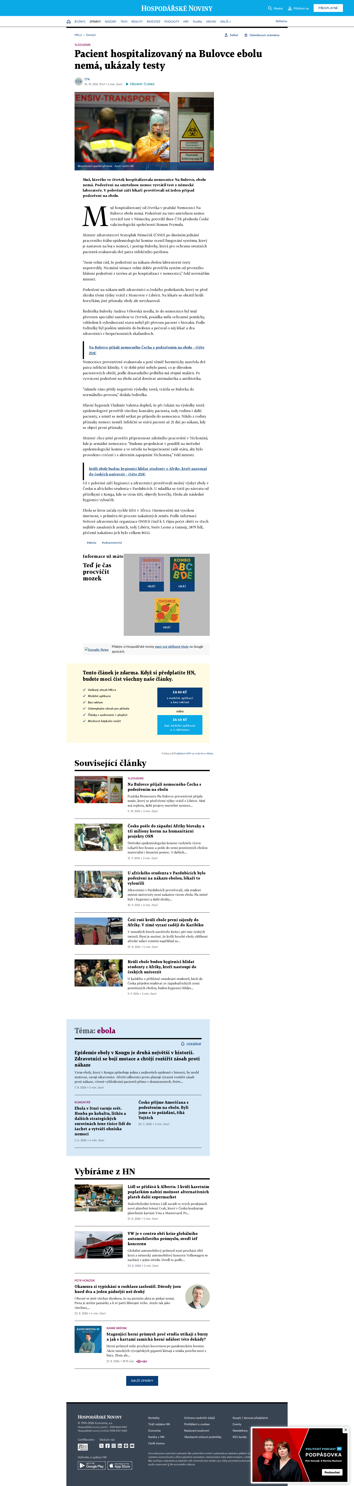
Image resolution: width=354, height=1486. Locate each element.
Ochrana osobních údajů (199, 1418)
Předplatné (328, 8)
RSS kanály (240, 1437)
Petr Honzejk (85, 1280)
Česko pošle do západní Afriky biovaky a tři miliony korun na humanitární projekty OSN (166, 831)
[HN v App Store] (120, 1465)
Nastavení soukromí (196, 1430)
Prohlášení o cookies (197, 1424)
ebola (106, 1031)
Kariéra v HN (156, 1437)
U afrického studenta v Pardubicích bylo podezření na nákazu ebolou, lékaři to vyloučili (166, 878)
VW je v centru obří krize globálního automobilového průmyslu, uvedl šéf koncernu (163, 1239)
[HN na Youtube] (132, 1446)
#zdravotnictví (112, 542)
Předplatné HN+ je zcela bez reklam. (193, 753)
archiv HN (128, 166)
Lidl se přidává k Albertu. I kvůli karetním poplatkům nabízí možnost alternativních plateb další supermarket (168, 1192)
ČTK (87, 79)
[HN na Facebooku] (108, 1446)
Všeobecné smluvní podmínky (202, 1437)
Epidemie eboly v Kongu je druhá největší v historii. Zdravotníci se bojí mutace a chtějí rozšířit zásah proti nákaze (137, 1059)
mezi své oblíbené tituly (172, 646)
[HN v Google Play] (92, 1465)
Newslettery (240, 1430)
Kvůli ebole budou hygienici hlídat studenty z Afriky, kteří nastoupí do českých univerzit (162, 967)
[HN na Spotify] (126, 1446)
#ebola (91, 542)
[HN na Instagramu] (114, 1446)
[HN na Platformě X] (101, 1446)
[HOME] (68, 22)
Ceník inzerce (156, 1443)
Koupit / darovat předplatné (250, 1418)
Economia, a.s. (104, 1423)
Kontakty (154, 1418)
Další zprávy (142, 1380)
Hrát (152, 586)
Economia (154, 1430)
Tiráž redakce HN (159, 1424)
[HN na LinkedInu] (120, 1446)
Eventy (237, 1424)
